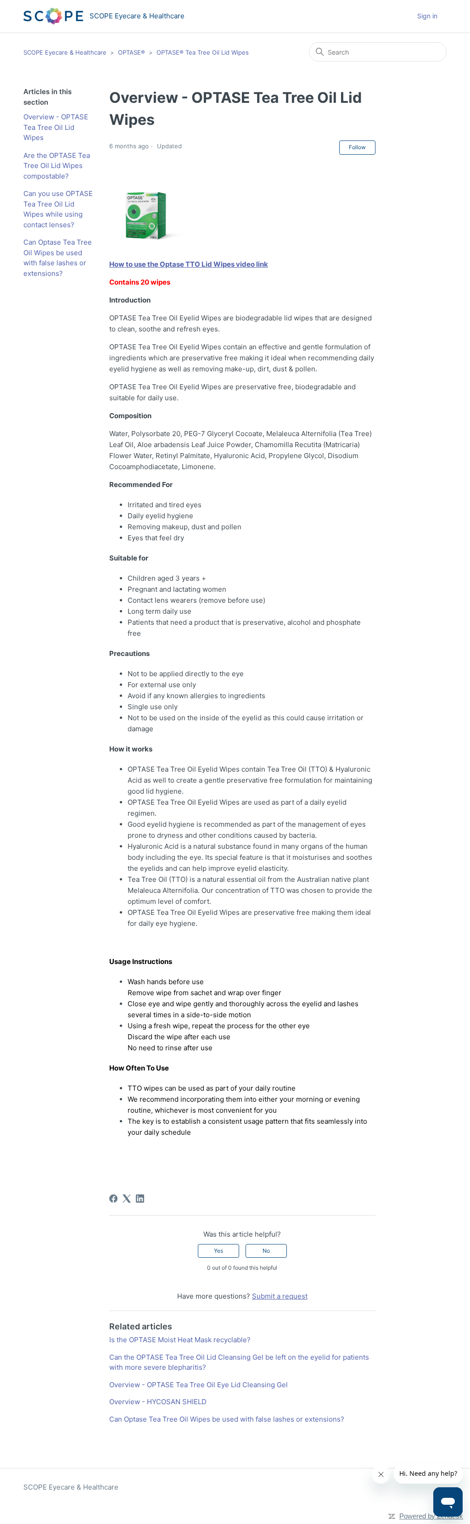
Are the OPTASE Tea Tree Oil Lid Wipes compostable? (56, 165)
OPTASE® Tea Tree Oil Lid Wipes (203, 52)
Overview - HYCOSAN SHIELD (158, 1401)
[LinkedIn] (140, 1198)
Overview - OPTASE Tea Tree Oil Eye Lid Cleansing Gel (198, 1384)
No (266, 1250)
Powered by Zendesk (431, 1516)
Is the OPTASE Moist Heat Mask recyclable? (180, 1339)
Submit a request (280, 1296)
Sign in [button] (427, 16)
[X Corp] (127, 1198)
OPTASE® (131, 52)
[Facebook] (113, 1198)
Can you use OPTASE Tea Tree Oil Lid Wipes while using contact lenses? (58, 209)
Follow (357, 147)
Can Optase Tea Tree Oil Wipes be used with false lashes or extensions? (57, 258)
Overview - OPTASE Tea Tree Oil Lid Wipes (55, 127)
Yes (218, 1250)
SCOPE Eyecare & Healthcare (64, 52)
